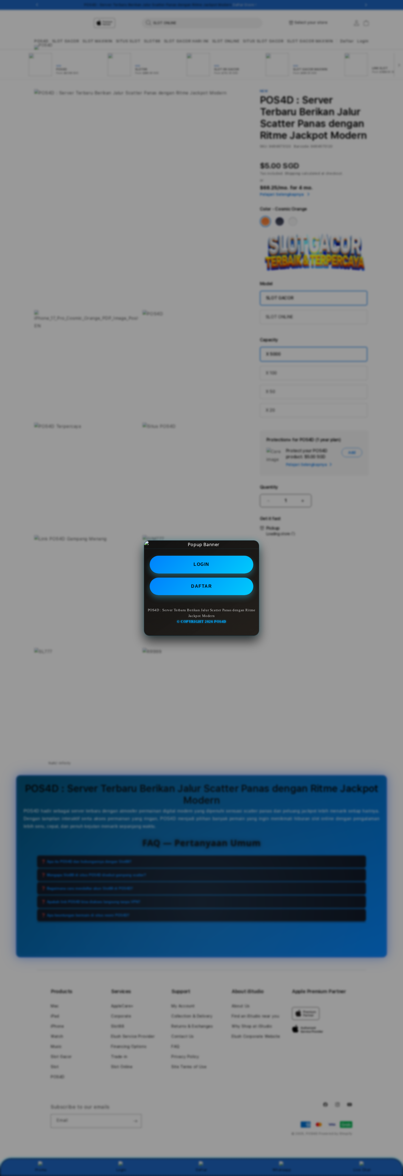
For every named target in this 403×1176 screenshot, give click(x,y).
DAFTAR (201, 586)
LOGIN (201, 564)
